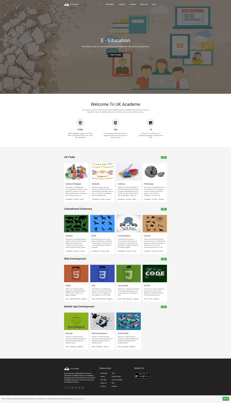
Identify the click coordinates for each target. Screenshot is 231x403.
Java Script (123, 285)
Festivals (96, 184)
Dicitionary (104, 373)
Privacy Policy (116, 376)
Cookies (114, 386)
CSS (115, 130)
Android (69, 333)
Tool (113, 373)
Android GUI (123, 333)
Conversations (124, 236)
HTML (80, 130)
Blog (154, 4)
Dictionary (110, 4)
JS (151, 130)
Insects (147, 236)
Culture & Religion (73, 184)
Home (99, 4)
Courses (122, 4)
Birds (94, 236)
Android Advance (99, 333)
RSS (113, 383)
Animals (69, 236)
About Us (103, 383)
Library (103, 376)
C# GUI (147, 285)
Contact (103, 386)
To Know (115, 56)
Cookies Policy (79, 399)
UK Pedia (133, 4)
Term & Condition (117, 380)
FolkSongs (148, 184)
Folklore (121, 184)
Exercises (143, 4)
